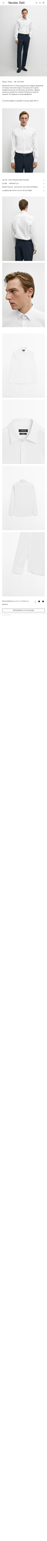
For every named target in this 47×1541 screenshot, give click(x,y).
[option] (35, 601)
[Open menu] (3, 2)
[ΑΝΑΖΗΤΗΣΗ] (36, 2)
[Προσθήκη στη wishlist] (30, 601)
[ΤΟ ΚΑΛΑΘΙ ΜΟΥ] (43, 2)
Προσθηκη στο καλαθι (23, 610)
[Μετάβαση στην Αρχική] (16, 2)
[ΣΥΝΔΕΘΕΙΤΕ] (40, 2)
